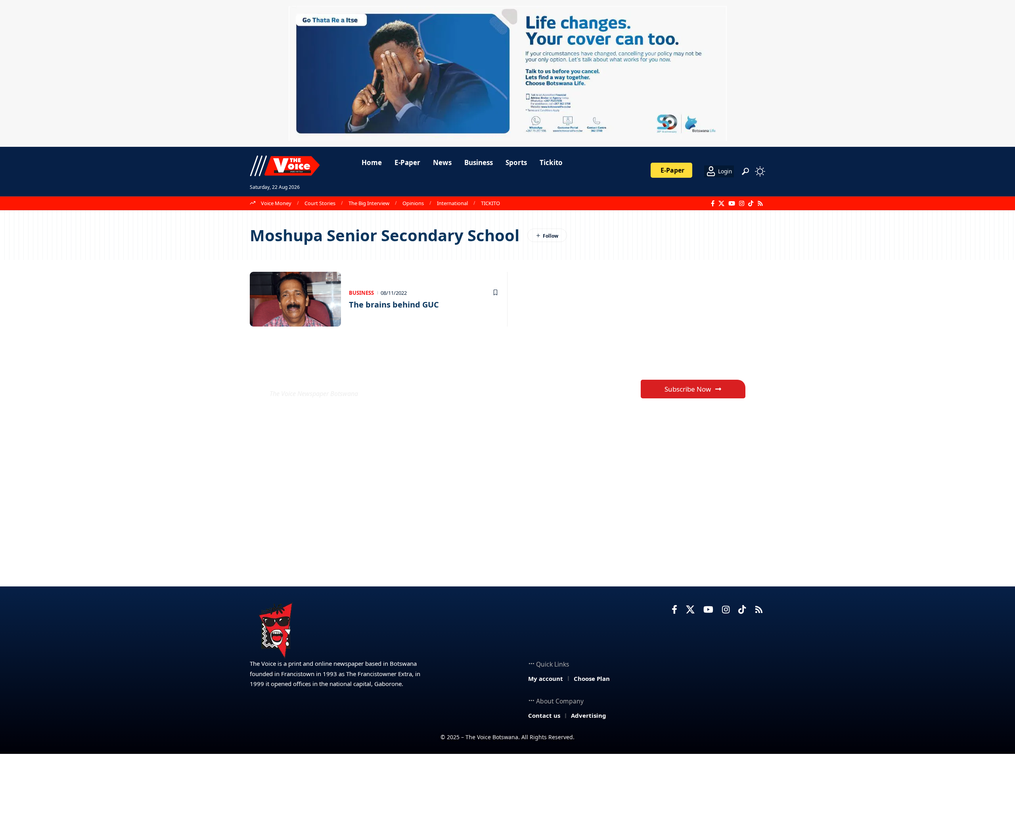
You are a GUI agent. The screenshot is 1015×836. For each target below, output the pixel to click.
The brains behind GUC (394, 304)
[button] (745, 171)
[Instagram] (741, 203)
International (452, 203)
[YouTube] (731, 203)
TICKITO (490, 203)
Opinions (413, 203)
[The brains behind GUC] (295, 299)
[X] (721, 203)
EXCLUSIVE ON (328, 374)
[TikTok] (750, 203)
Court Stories (319, 203)
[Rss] (760, 203)
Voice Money (276, 203)
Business (361, 292)
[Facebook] (712, 203)
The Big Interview (369, 203)
